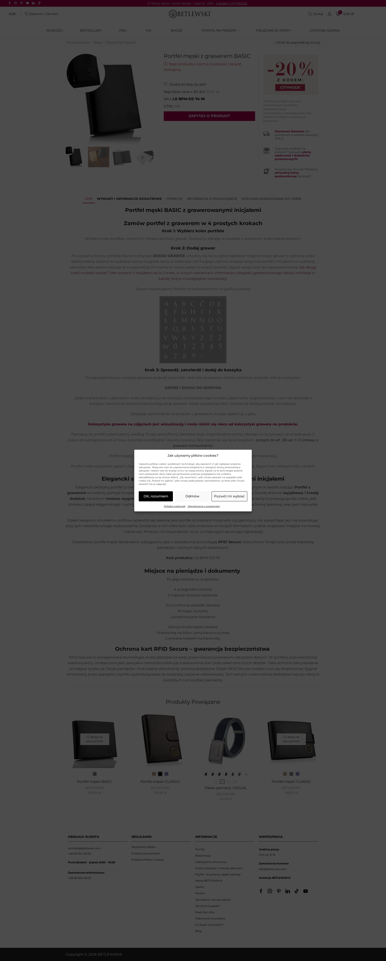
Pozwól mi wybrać (229, 496)
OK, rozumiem (156, 496)
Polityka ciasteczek (174, 506)
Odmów (192, 496)
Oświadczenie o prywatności (204, 506)
